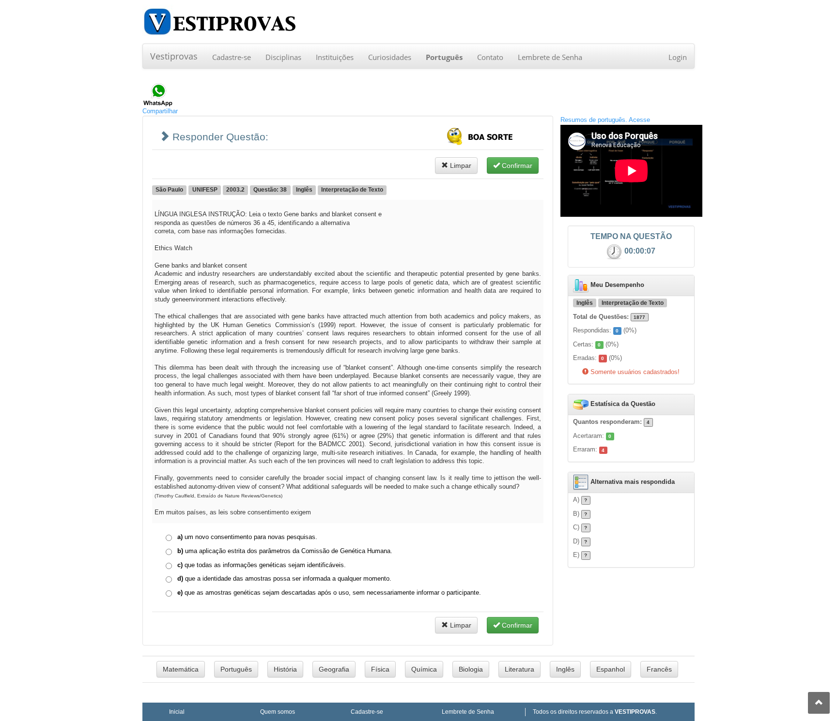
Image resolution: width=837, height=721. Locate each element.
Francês (659, 669)
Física (380, 669)
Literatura (519, 669)
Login (677, 57)
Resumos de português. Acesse (605, 119)
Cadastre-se (231, 57)
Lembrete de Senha (550, 57)
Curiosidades (389, 57)
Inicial (177, 711)
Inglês (565, 669)
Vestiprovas (174, 56)
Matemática (181, 669)
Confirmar (516, 165)
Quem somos (277, 711)
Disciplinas (283, 57)
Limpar (459, 165)
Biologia (471, 669)
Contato (490, 57)
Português (236, 669)
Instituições (335, 57)
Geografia (334, 669)
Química (424, 669)
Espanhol (610, 669)
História (285, 669)
